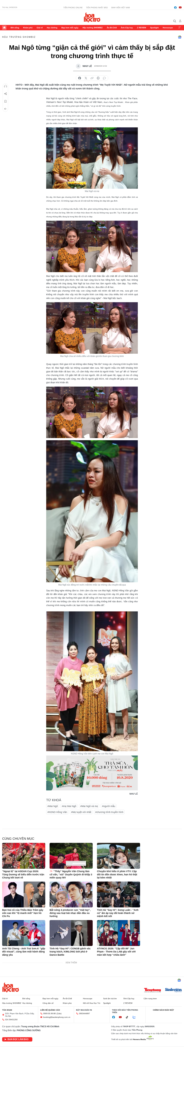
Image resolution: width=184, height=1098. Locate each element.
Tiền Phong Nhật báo (97, 7)
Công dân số (48, 1003)
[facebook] (175, 7)
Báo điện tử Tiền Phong (92, 17)
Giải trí (40, 28)
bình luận (104, 78)
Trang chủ (4, 27)
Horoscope (168, 28)
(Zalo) (59, 1013)
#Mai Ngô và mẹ (89, 806)
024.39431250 (11, 1019)
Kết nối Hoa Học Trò (91, 1003)
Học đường (52, 28)
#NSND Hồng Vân (57, 812)
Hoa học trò (10, 987)
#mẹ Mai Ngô (69, 806)
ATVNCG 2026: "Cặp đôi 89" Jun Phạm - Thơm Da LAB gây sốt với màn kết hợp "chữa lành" (116, 951)
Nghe (5, 86)
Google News (180, 37)
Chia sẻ (5, 94)
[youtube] (180, 7)
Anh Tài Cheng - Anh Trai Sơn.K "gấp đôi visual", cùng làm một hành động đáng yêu (23, 951)
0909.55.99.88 (49, 1013)
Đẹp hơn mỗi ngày (69, 28)
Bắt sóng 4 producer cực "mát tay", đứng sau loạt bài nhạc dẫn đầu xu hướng (70, 913)
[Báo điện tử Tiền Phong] (152, 990)
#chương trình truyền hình (109, 812)
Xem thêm (180, 27)
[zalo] (135, 1017)
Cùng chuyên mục (18, 838)
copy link (92, 78)
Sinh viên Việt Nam (120, 7)
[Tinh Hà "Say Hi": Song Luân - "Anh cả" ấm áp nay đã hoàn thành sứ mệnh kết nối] (118, 894)
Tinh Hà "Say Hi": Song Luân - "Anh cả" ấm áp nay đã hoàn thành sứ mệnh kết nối (117, 913)
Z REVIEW (141, 28)
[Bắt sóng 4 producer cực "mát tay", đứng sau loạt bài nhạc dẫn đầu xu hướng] (71, 894)
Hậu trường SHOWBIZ (93, 28)
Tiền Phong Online (73, 7)
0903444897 (84, 1013)
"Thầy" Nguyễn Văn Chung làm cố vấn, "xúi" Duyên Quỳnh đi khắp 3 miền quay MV (71, 874)
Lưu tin (5, 101)
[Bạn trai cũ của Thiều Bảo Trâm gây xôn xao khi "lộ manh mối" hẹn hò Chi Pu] (23, 894)
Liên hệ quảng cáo (50, 1010)
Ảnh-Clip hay (127, 28)
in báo (98, 78)
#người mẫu (108, 806)
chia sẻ (79, 78)
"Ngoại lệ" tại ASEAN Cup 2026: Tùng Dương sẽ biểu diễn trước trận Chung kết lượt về (23, 874)
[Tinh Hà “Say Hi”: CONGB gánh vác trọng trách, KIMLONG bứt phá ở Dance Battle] (71, 933)
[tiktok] (128, 1017)
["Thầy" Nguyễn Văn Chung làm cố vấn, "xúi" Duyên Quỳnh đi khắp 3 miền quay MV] (71, 856)
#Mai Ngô (52, 806)
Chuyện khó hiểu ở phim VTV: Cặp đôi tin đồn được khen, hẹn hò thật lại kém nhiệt (117, 874)
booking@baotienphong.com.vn (56, 1017)
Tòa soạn (7, 1010)
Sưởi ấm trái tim (110, 998)
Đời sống (15, 28)
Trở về (5, 109)
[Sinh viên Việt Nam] (173, 990)
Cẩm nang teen (150, 998)
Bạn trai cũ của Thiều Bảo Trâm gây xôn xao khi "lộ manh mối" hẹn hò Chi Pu (22, 913)
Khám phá (27, 28)
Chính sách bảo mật (163, 1010)
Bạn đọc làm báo (18, 1039)
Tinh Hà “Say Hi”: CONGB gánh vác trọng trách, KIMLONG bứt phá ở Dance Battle (70, 951)
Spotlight (154, 28)
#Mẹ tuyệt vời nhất (81, 812)
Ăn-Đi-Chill (112, 28)
